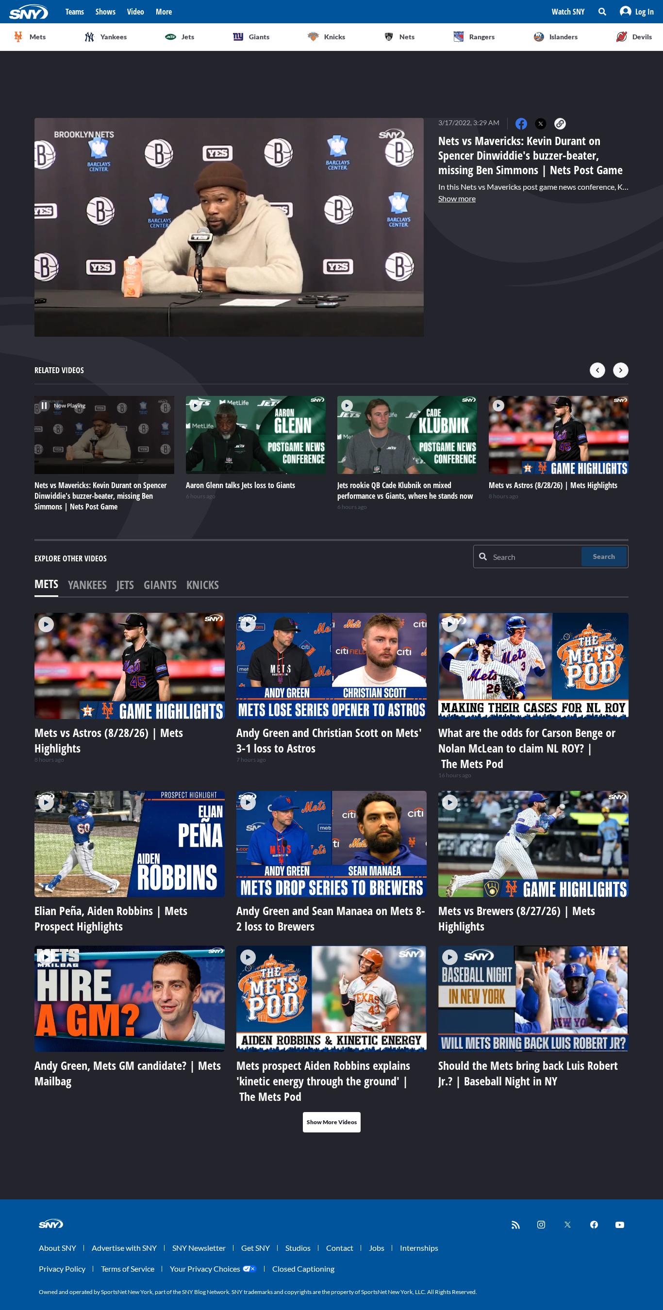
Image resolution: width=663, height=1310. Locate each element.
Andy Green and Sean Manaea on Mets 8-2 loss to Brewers (330, 918)
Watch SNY (568, 11)
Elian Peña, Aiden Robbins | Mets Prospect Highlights (110, 918)
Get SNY (255, 1247)
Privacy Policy (62, 1268)
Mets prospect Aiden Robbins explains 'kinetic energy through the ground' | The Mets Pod (323, 1080)
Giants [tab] (160, 584)
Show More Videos (332, 1122)
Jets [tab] (125, 584)
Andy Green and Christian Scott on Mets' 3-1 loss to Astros (329, 740)
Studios (298, 1247)
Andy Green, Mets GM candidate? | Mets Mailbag (127, 1073)
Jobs (376, 1247)
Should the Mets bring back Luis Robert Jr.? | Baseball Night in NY (528, 1073)
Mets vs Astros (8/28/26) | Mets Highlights (108, 740)
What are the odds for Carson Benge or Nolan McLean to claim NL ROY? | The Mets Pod (526, 747)
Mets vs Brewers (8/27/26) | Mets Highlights (516, 918)
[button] (637, 11)
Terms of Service (127, 1268)
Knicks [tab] (202, 584)
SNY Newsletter (199, 1247)
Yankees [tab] (87, 584)
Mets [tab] (46, 583)
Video (135, 11)
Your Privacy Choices (205, 1268)
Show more (457, 198)
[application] (229, 227)
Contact (339, 1247)
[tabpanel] (331, 872)
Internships (419, 1247)
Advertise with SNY (124, 1247)
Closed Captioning (303, 1268)
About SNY (57, 1247)
